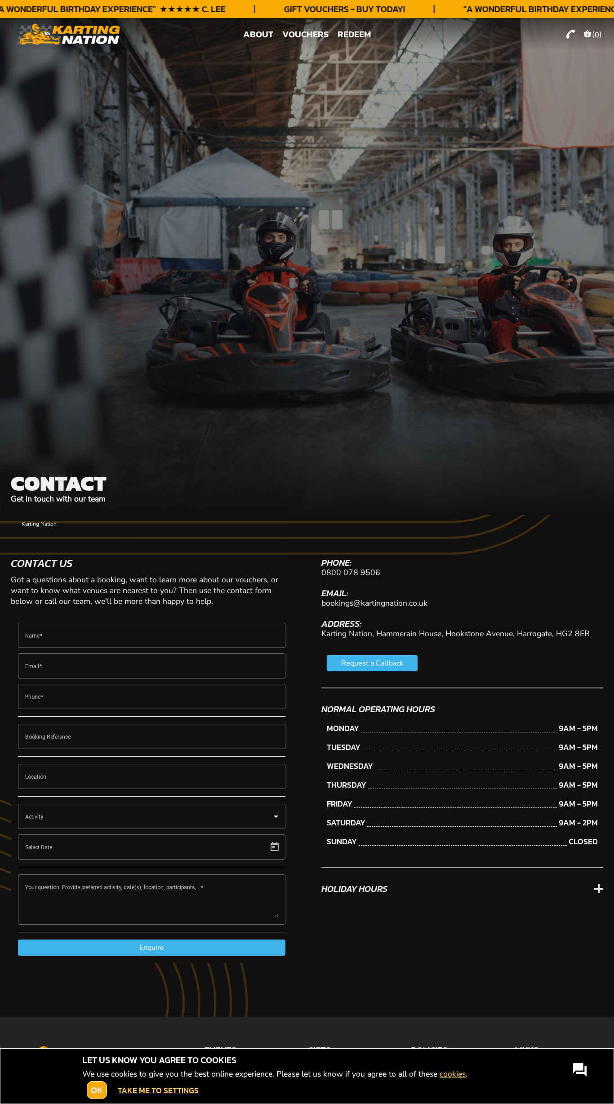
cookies (453, 1074)
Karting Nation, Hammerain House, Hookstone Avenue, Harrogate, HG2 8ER (455, 633)
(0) (597, 34)
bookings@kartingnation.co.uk (374, 603)
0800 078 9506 (350, 572)
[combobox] (151, 816)
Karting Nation (39, 524)
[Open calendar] (274, 847)
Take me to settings (158, 1090)
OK (97, 1090)
